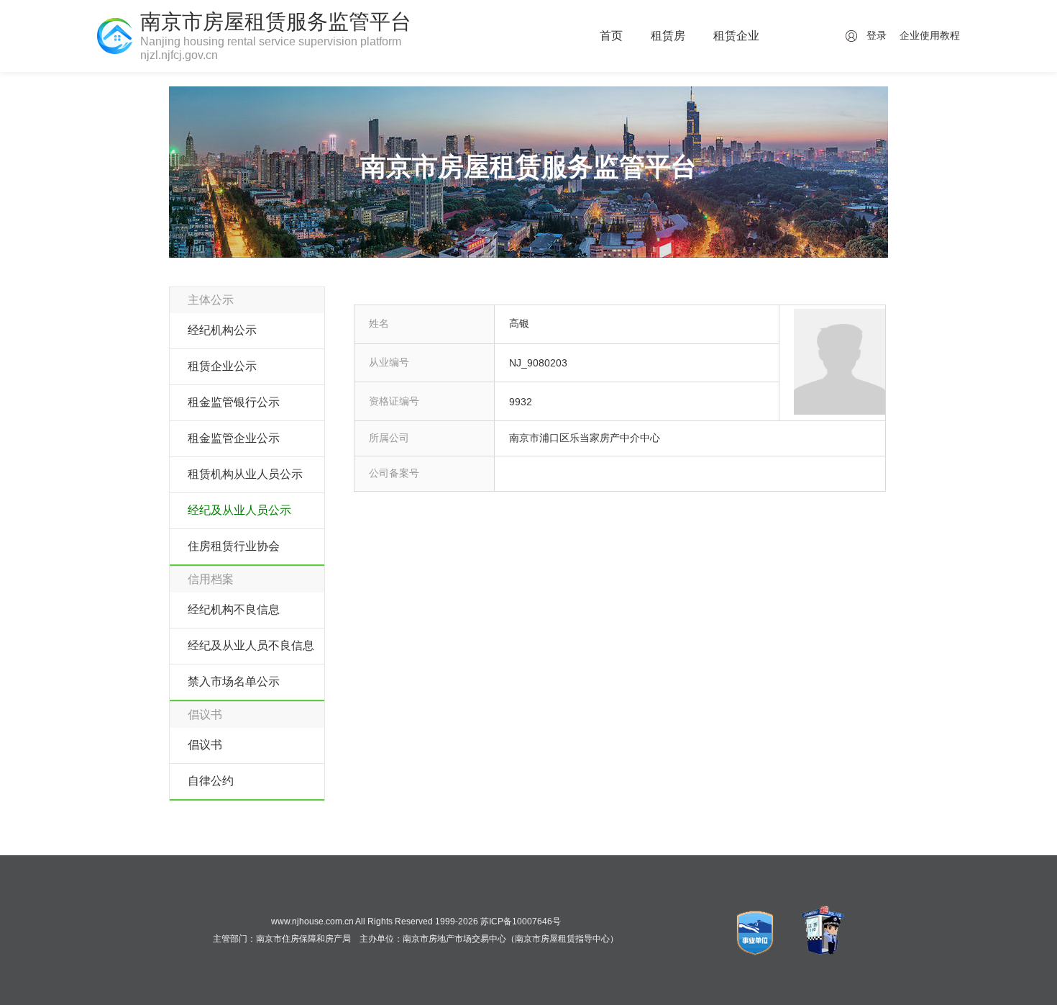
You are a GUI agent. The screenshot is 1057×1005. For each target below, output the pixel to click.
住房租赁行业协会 (234, 546)
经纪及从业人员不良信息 (251, 645)
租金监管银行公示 (234, 402)
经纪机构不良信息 (234, 609)
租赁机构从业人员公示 (245, 474)
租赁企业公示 (222, 366)
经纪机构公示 (222, 330)
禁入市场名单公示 (234, 681)
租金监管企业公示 (234, 438)
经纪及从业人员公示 (239, 510)
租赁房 (668, 36)
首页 (611, 36)
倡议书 (205, 745)
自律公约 (211, 781)
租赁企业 (736, 36)
